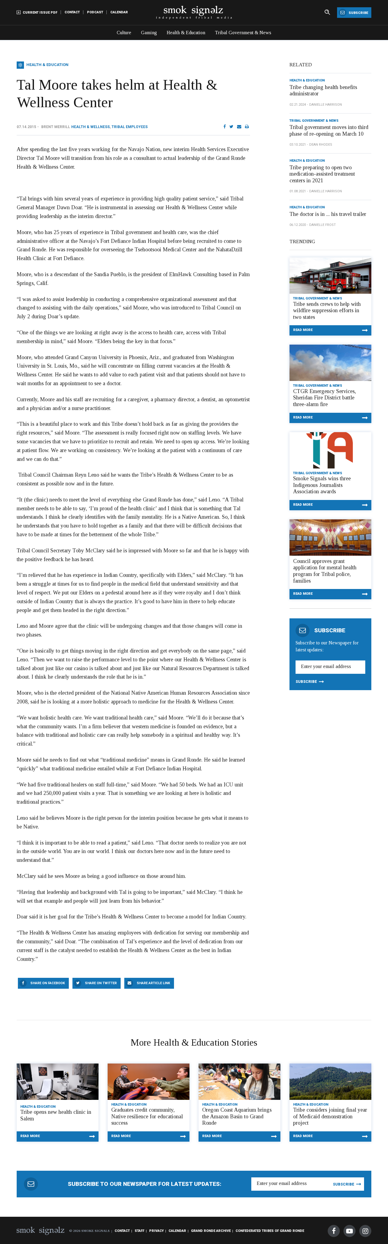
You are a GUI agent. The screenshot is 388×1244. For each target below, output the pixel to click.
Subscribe (358, 13)
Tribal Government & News (243, 32)
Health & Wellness (90, 127)
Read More (303, 330)
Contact (72, 12)
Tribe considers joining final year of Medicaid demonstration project (330, 1116)
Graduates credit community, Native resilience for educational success (147, 1116)
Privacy (156, 1231)
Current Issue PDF (39, 13)
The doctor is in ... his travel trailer (327, 214)
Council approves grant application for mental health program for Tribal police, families (324, 571)
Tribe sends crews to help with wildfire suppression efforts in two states (327, 310)
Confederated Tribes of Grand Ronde (270, 1231)
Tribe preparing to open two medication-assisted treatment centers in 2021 (322, 174)
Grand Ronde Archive (211, 1231)
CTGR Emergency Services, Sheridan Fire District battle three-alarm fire (324, 397)
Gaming (149, 32)
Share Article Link (153, 983)
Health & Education (186, 32)
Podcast (95, 12)
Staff (139, 1231)
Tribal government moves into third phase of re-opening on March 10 (328, 130)
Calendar (119, 12)
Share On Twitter (101, 983)
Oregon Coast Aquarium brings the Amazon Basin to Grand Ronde (237, 1116)
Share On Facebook (47, 983)
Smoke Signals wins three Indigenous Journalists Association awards (322, 485)
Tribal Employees (130, 127)
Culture (124, 32)
